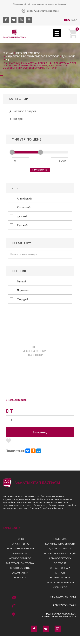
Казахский (23, 207)
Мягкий (21, 281)
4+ (7, 59)
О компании (20, 572)
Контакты (20, 577)
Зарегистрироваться (47, 10)
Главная (8, 53)
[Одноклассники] (33, 450)
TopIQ (20, 539)
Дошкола (68, 56)
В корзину (40, 432)
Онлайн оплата (60, 568)
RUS (67, 20)
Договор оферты (60, 548)
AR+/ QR (60, 572)
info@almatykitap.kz (63, 597)
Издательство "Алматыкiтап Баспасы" (32, 56)
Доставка (60, 563)
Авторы (18, 119)
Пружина (22, 290)
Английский (24, 198)
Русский (22, 225)
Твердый (22, 299)
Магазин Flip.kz (20, 543)
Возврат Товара (60, 577)
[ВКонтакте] (27, 450)
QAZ (74, 20)
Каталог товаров (28, 53)
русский (21, 216)
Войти (30, 10)
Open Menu (57, 33)
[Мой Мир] (38, 450)
